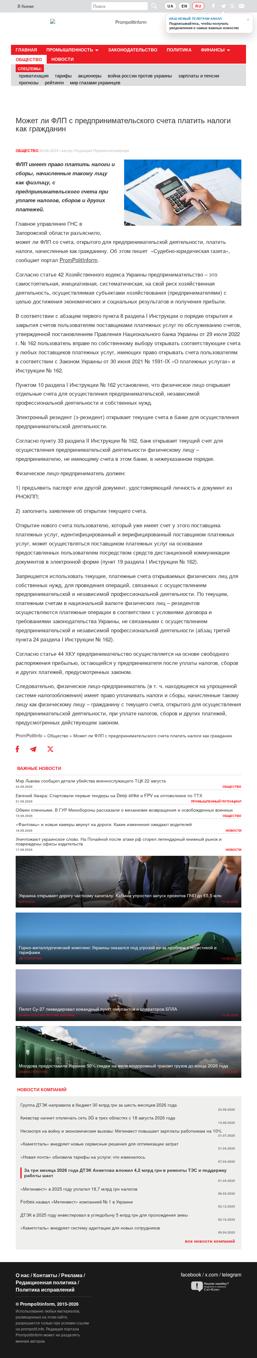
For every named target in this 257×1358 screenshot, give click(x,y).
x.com (211, 1274)
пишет (140, 251)
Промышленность (70, 49)
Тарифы (63, 75)
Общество (29, 59)
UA (170, 6)
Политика (179, 49)
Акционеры (90, 75)
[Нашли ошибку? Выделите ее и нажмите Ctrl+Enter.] (214, 1287)
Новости (62, 59)
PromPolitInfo (29, 735)
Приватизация (34, 75)
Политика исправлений (45, 1289)
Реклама (71, 1275)
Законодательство (132, 49)
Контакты (45, 1275)
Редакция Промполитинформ (101, 150)
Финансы (213, 49)
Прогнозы (29, 82)
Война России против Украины (140, 75)
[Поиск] (151, 5)
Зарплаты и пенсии (198, 75)
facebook (191, 1274)
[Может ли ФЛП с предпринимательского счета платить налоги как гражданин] (182, 193)
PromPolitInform (78, 260)
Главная (26, 49)
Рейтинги (54, 82)
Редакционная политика (46, 1282)
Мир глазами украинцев (95, 82)
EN (184, 6)
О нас (22, 1275)
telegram (231, 1274)
